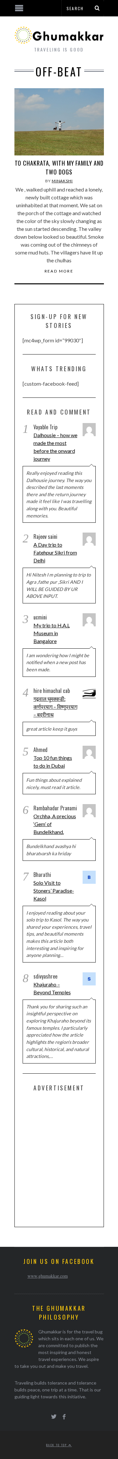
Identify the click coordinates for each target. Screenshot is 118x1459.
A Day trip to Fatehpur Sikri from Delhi (55, 552)
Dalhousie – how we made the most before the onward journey (55, 447)
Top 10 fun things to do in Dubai (52, 762)
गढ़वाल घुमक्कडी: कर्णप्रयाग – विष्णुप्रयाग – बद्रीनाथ (55, 707)
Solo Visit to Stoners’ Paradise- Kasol (53, 891)
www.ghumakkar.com (48, 1276)
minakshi (62, 180)
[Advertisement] (59, 1158)
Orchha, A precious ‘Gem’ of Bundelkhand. (54, 824)
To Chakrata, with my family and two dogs (59, 167)
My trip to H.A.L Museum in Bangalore (51, 633)
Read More (59, 271)
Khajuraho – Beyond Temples (52, 988)
